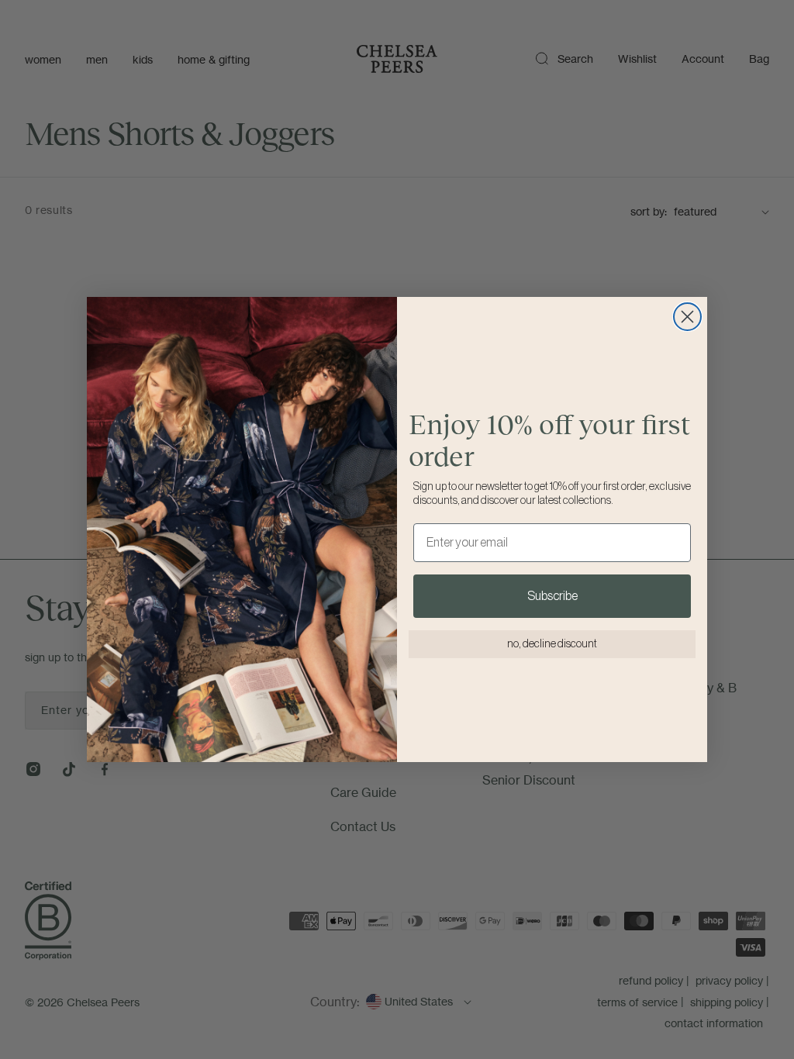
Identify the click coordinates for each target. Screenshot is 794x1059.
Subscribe (552, 596)
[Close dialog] (687, 316)
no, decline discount (552, 644)
